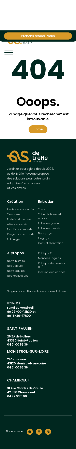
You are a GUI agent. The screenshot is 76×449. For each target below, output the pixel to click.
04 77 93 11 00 (17, 396)
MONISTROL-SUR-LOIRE (28, 351)
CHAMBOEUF (18, 380)
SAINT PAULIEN (19, 328)
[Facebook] (30, 432)
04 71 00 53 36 (17, 345)
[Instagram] (39, 432)
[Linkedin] (48, 432)
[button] (38, 129)
